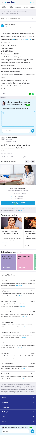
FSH (13, 39)
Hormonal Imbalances (23, 11)
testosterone (26, 39)
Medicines (18, 7)
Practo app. (22, 210)
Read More (19, 285)
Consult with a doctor (10, 11)
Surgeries (32, 7)
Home (2, 11)
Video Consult (11, 6)
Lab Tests (25, 7)
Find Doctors (4, 6)
